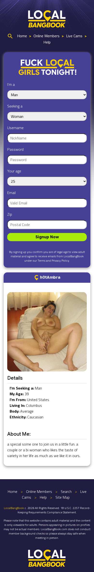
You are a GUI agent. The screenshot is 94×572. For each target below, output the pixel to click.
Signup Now (47, 237)
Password (15, 149)
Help (47, 42)
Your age (14, 171)
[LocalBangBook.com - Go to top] (47, 557)
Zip (9, 214)
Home (22, 36)
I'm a (11, 84)
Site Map (62, 497)
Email (11, 192)
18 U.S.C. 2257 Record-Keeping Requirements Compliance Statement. (54, 510)
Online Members (47, 36)
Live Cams (74, 36)
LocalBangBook (14, 508)
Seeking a (14, 106)
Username (15, 128)
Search (66, 491)
